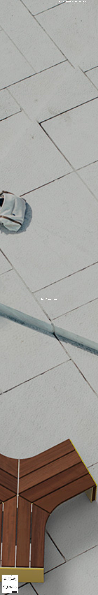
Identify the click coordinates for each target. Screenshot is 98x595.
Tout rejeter (9, 591)
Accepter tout (15, 591)
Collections (55, 3)
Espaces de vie (49, 3)
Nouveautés (61, 3)
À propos (74, 3)
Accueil (38, 3)
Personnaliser (5, 591)
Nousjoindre (80, 1)
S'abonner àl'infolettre (76, 1)
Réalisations (68, 3)
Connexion (85, 1)
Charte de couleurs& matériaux (69, 1)
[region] (10, 584)
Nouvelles (79, 3)
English (85, 3)
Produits (43, 3)
